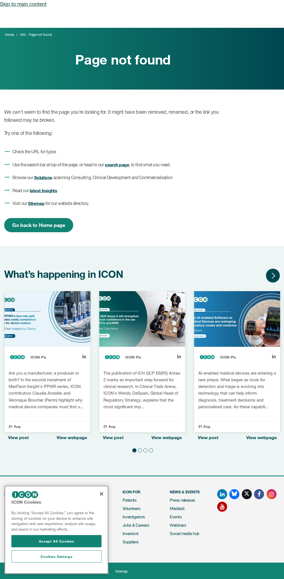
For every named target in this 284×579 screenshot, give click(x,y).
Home (9, 35)
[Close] (101, 494)
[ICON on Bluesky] (234, 494)
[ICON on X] (247, 494)
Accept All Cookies (56, 541)
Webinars (178, 525)
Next (273, 276)
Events (176, 516)
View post (18, 437)
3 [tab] (145, 449)
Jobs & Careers (136, 525)
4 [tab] (150, 449)
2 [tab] (139, 449)
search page (117, 164)
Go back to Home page (38, 225)
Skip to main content (23, 4)
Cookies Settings (56, 556)
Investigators (134, 516)
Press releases (182, 500)
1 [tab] (133, 449)
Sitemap (36, 203)
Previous (256, 276)
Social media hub (184, 533)
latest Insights (43, 190)
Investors (131, 533)
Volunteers (132, 508)
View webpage (72, 437)
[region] (56, 530)
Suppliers (131, 542)
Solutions (43, 177)
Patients (130, 500)
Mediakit (177, 508)
